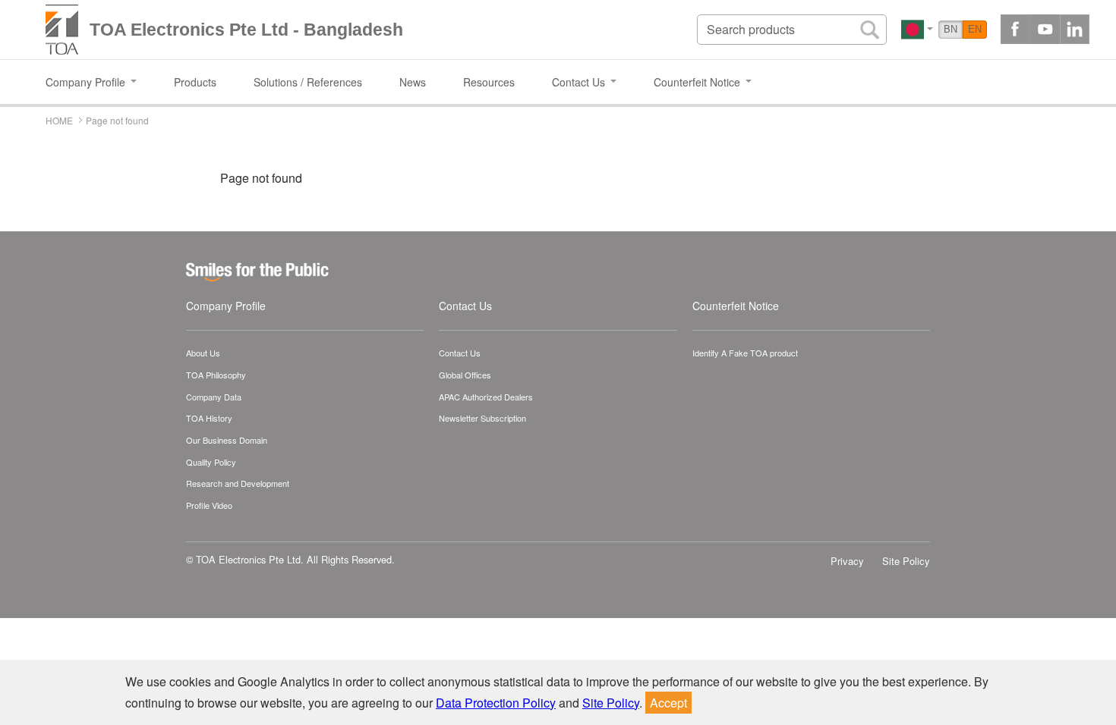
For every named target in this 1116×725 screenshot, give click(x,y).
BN (950, 29)
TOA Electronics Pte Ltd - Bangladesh (246, 29)
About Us (203, 353)
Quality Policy (211, 462)
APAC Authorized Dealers (486, 397)
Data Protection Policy (496, 702)
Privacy (847, 561)
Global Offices (465, 375)
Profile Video (209, 505)
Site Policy (906, 561)
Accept (668, 702)
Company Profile (226, 305)
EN (975, 29)
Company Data (213, 397)
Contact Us (465, 305)
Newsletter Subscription (482, 418)
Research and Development (237, 483)
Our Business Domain (226, 440)
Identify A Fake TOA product (745, 353)
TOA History (209, 418)
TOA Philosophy (216, 375)
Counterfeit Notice (735, 305)
